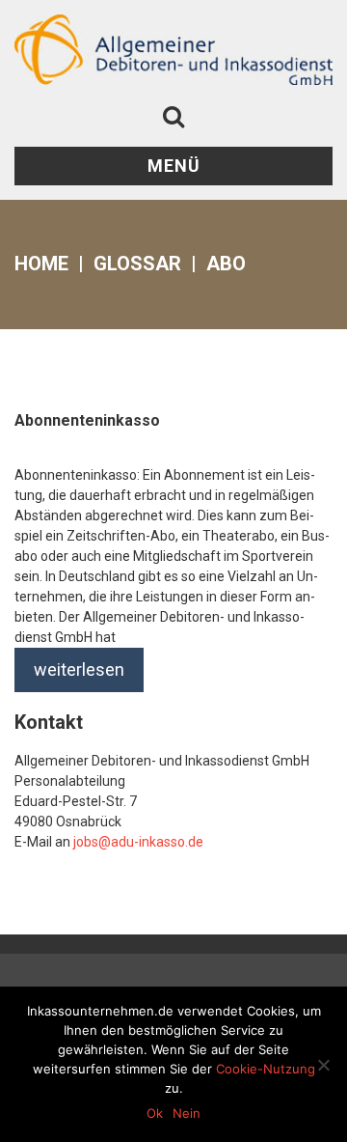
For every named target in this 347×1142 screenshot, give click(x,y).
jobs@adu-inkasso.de (138, 842)
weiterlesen (79, 669)
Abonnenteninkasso (87, 420)
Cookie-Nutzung (265, 1068)
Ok (155, 1113)
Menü (173, 165)
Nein (186, 1113)
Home (41, 263)
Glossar (137, 263)
